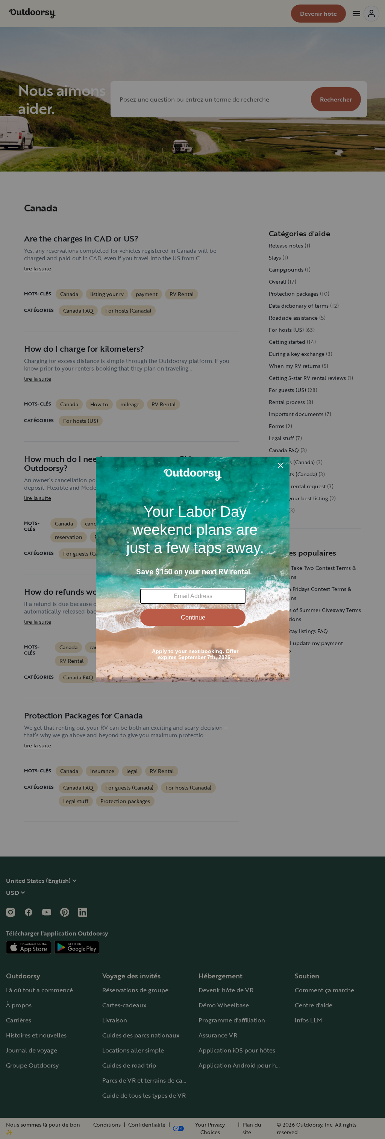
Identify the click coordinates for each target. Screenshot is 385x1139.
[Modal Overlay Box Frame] (193, 569)
